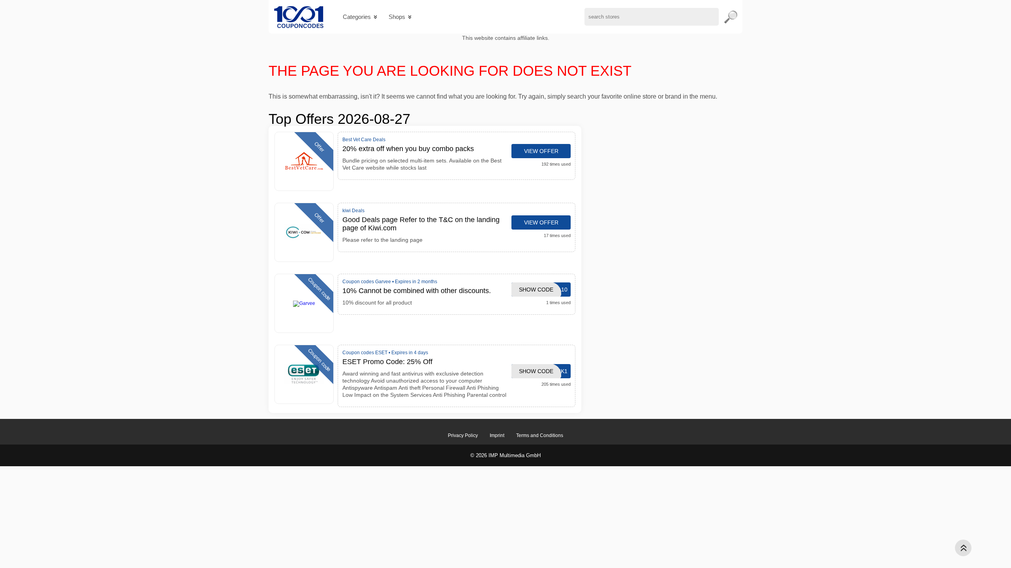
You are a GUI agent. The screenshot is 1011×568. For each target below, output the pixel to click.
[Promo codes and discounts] (299, 17)
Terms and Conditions (539, 435)
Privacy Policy (463, 435)
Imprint (497, 435)
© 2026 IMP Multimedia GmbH (505, 455)
